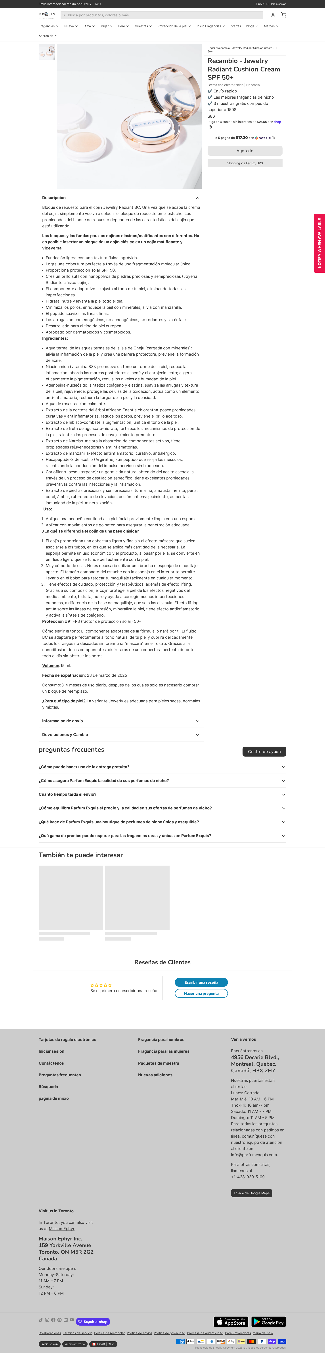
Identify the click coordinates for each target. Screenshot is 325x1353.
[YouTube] (72, 1322)
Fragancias (47, 26)
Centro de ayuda (264, 751)
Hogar (211, 48)
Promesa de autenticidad (205, 1333)
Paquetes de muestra (158, 1063)
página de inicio (54, 1098)
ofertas (236, 26)
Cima (87, 26)
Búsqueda (48, 1086)
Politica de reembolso (109, 1333)
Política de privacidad (169, 1333)
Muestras (141, 26)
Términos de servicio (77, 1333)
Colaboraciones (50, 1333)
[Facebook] (53, 1322)
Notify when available (319, 243)
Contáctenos (51, 1063)
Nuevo (69, 26)
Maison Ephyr (62, 1228)
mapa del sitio (263, 1333)
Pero (121, 26)
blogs (250, 26)
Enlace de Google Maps (252, 1193)
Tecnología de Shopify (208, 1347)
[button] (245, 138)
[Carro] (281, 15)
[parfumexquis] (47, 15)
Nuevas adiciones (155, 1075)
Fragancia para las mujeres (163, 1051)
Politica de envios (139, 1333)
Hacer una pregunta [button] (201, 993)
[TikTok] (41, 1322)
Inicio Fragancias (209, 26)
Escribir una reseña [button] (201, 982)
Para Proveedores (238, 1333)
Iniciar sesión (51, 1051)
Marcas (269, 26)
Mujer (105, 26)
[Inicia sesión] (271, 15)
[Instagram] (47, 1322)
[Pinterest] (59, 1322)
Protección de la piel (172, 26)
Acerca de (46, 36)
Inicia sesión (278, 4)
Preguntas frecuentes (60, 1075)
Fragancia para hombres (161, 1039)
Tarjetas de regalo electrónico (67, 1039)
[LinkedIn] (65, 1322)
